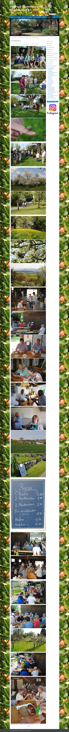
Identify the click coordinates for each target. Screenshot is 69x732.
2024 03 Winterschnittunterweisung (52, 57)
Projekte (24, 17)
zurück (48, 114)
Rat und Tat (30, 17)
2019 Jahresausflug (50, 71)
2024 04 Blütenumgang (50, 55)
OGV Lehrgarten (37, 17)
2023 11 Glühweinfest (50, 61)
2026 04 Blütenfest (49, 45)
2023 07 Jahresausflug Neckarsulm (52, 65)
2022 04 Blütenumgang (51, 90)
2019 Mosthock (50, 70)
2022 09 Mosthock (50, 94)
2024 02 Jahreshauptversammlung (52, 59)
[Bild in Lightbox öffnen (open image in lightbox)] (28, 57)
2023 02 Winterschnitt (51, 96)
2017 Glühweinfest (50, 83)
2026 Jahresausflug (49, 43)
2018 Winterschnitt (50, 82)
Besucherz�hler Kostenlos (51, 102)
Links (54, 17)
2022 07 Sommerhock (51, 93)
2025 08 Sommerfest (50, 51)
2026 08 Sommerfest (50, 41)
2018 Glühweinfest (50, 76)
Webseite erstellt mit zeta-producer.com (25, 730)
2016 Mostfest (50, 84)
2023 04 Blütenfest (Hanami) (52, 98)
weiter (56, 114)
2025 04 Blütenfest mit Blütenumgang (52, 53)
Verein (44, 17)
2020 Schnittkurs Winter (51, 87)
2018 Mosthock (50, 78)
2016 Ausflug (49, 85)
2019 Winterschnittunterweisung (52, 75)
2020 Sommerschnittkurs (51, 88)
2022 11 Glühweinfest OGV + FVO (53, 95)
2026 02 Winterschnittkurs (50, 47)
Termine (18, 17)
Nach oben (28, 726)
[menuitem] (13, 17)
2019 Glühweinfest (50, 69)
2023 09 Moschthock (50, 63)
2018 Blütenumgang (50, 81)
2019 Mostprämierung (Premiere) (52, 72)
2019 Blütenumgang (50, 73)
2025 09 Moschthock (50, 49)
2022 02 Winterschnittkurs (51, 89)
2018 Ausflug (49, 77)
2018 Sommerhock (50, 79)
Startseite (13, 17)
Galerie (49, 17)
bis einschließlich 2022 (51, 67)
